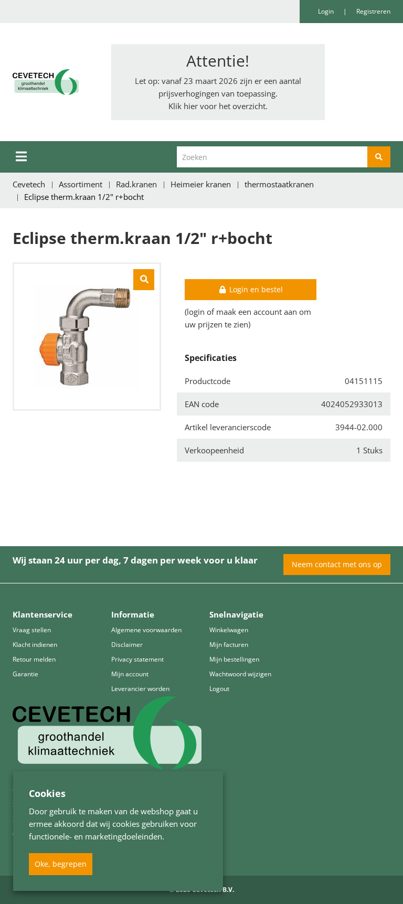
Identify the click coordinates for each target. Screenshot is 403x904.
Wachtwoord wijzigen (240, 673)
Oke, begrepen (61, 864)
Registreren (373, 11)
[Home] (54, 82)
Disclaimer (127, 644)
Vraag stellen (32, 629)
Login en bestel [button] (255, 289)
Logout (219, 688)
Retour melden (34, 659)
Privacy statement (137, 659)
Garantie (25, 673)
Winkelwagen (228, 629)
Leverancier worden (140, 688)
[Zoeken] (378, 156)
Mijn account (130, 673)
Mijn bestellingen (234, 659)
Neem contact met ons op (337, 564)
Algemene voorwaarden (146, 629)
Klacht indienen (35, 644)
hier (191, 106)
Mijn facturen (228, 644)
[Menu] (21, 156)
